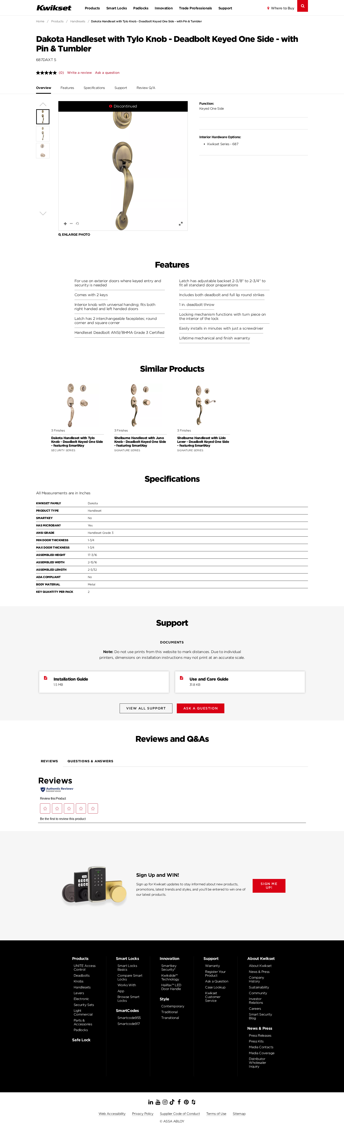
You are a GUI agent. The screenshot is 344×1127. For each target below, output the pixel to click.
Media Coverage (261, 1053)
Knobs (78, 981)
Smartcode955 (129, 1018)
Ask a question (107, 73)
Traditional (169, 1012)
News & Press (259, 972)
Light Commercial (83, 1012)
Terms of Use (216, 1114)
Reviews (49, 761)
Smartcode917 (128, 1024)
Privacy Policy (142, 1114)
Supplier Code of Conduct (180, 1114)
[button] (123, 166)
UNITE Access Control (84, 967)
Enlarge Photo (76, 234)
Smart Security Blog (260, 1016)
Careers (255, 1009)
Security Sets (84, 1005)
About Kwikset (260, 966)
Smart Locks (116, 8)
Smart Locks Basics (127, 967)
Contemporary (172, 1006)
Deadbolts (81, 975)
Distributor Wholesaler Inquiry (257, 1062)
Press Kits (256, 1041)
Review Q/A (146, 88)
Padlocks (140, 8)
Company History (256, 979)
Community (258, 993)
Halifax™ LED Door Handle (171, 987)
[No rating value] (47, 72)
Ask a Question (216, 981)
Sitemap (239, 1114)
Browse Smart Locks (128, 999)
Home (40, 21)
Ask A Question (200, 708)
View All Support (146, 708)
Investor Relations (256, 1001)
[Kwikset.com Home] (54, 8)
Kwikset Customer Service (212, 997)
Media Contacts (261, 1047)
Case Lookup (215, 987)
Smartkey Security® (168, 967)
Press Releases (260, 1035)
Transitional (170, 1018)
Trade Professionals (195, 8)
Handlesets (77, 21)
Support (225, 8)
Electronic (81, 999)
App (120, 991)
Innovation (164, 8)
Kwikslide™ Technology (170, 977)
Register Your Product (215, 973)
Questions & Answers (90, 761)
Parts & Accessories (83, 1022)
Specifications (94, 88)
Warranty (212, 966)
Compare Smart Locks (130, 977)
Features (67, 88)
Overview (43, 88)
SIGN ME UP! (269, 886)
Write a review (79, 73)
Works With (126, 985)
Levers (79, 993)
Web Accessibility (112, 1114)
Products (92, 8)
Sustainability (259, 987)
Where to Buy (282, 8)
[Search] (302, 6)
